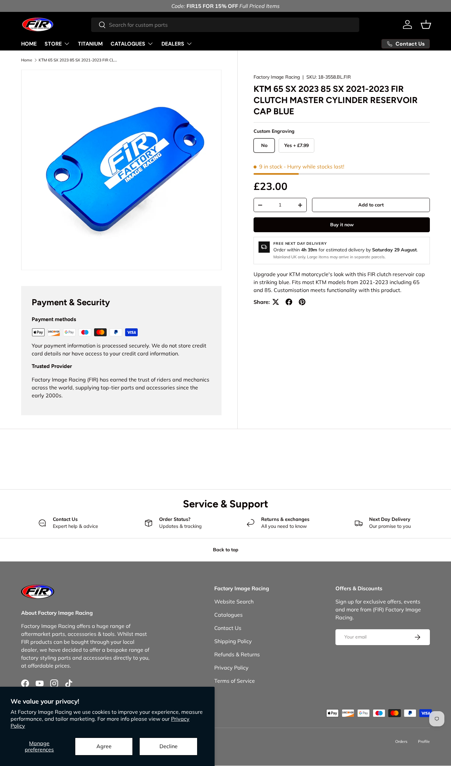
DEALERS (172, 43)
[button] (426, 24)
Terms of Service (234, 680)
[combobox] (225, 25)
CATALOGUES (128, 43)
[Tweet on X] (275, 302)
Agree (104, 746)
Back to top (225, 550)
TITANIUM (90, 43)
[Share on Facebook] (288, 302)
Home (26, 60)
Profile (424, 741)
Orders (401, 741)
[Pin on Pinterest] (302, 302)
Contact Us (227, 628)
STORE (53, 43)
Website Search (234, 601)
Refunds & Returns (237, 654)
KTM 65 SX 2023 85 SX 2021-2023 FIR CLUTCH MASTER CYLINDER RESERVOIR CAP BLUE (78, 60)
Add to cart (371, 205)
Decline (168, 746)
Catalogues (228, 614)
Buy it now (342, 225)
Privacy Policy (231, 667)
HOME (29, 43)
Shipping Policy (233, 641)
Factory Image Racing (277, 77)
